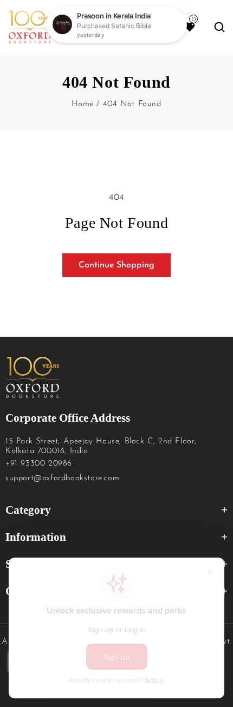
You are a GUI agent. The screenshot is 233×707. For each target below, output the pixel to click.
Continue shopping (116, 265)
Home (82, 104)
